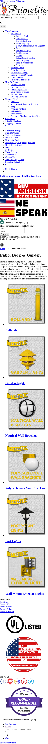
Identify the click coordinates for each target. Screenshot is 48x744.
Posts (18, 48)
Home (2, 248)
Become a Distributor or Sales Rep (25, 116)
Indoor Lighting (22, 60)
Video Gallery (17, 111)
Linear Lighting (22, 43)
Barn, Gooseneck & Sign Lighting (30, 46)
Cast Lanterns (22, 53)
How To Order (11, 82)
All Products (16, 33)
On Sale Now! (22, 38)
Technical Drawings (19, 72)
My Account (10, 724)
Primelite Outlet (22, 36)
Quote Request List (19, 89)
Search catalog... (7, 17)
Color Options (17, 77)
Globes (19, 55)
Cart (8, 738)
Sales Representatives (20, 92)
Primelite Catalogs (18, 70)
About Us (15, 101)
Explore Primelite (12, 99)
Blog (13, 106)
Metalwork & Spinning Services (24, 104)
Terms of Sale (16, 94)
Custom (19, 65)
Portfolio (9, 150)
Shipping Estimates (19, 97)
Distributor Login (18, 84)
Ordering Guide (17, 87)
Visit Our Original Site (20, 80)
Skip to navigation (7, 1)
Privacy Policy (6, 609)
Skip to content (22, 1)
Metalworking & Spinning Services (20, 142)
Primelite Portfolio (18, 109)
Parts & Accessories (24, 63)
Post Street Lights (23, 50)
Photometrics (16, 114)
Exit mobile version (8, 743)
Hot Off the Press (23, 41)
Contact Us (10, 118)
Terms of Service (7, 611)
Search (8, 727)
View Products (11, 31)
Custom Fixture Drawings (22, 75)
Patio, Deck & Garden (25, 58)
